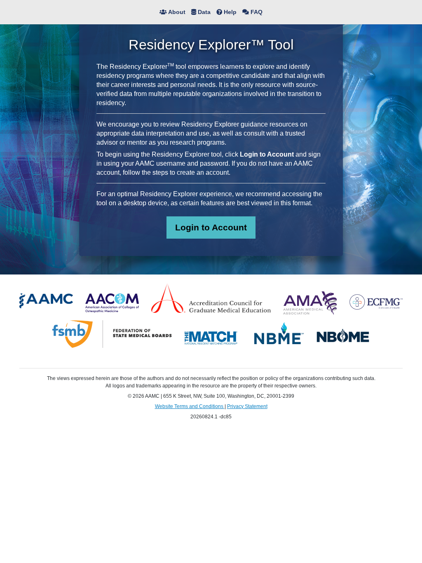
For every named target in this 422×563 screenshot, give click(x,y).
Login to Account (211, 227)
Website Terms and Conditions (190, 406)
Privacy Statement (247, 406)
